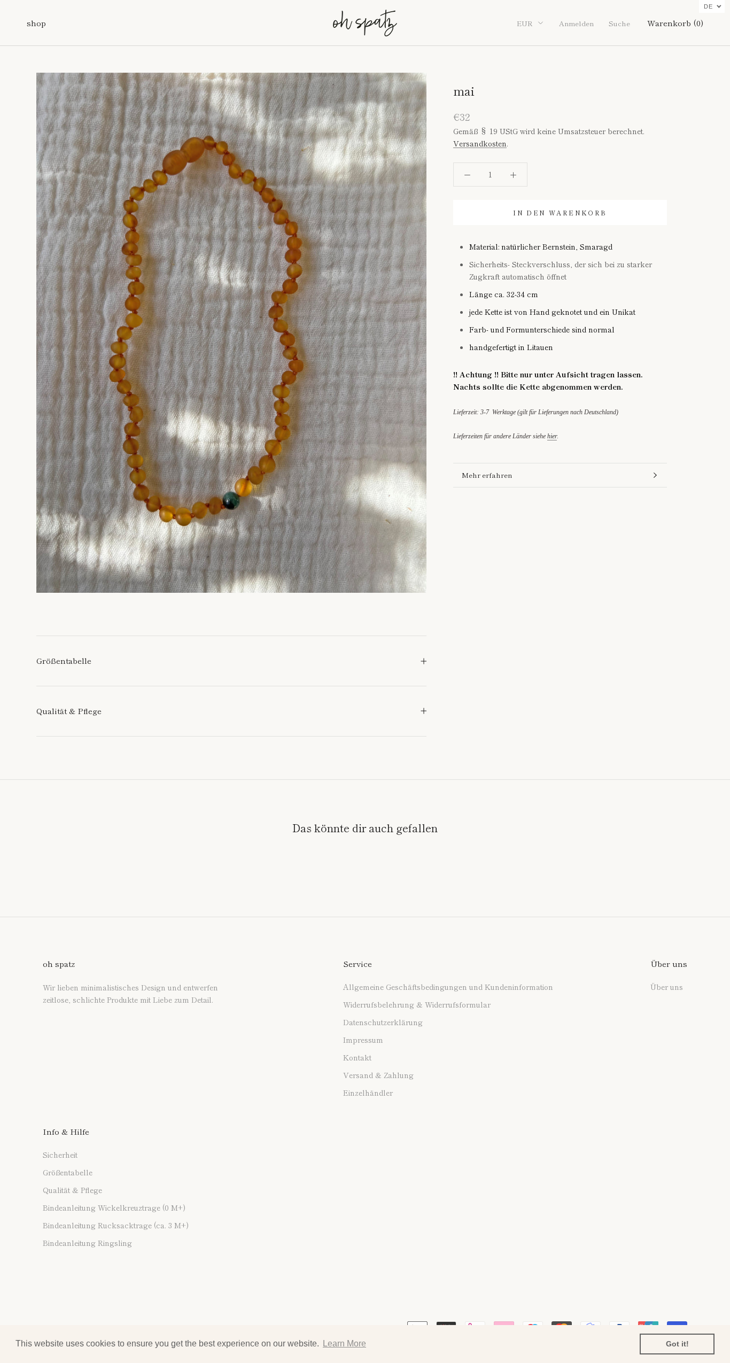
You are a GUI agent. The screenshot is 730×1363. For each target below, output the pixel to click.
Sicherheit (60, 1154)
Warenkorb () (675, 22)
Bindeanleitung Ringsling (87, 1242)
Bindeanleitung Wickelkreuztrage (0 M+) (114, 1207)
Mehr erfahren (487, 475)
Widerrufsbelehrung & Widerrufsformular (417, 1004)
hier (552, 436)
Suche (619, 23)
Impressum (363, 1039)
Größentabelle (63, 660)
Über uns (666, 986)
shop (36, 22)
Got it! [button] (677, 1343)
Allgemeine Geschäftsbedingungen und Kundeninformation (448, 986)
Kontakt (357, 1057)
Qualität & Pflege (69, 710)
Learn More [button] (344, 1343)
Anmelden (576, 23)
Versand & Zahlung (378, 1075)
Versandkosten (480, 143)
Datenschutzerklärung (383, 1022)
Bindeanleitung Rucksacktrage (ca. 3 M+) (116, 1225)
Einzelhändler (368, 1092)
